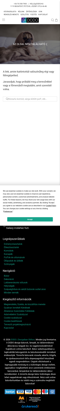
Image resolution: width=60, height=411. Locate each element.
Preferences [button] (7, 211)
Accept (30, 219)
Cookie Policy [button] (51, 206)
